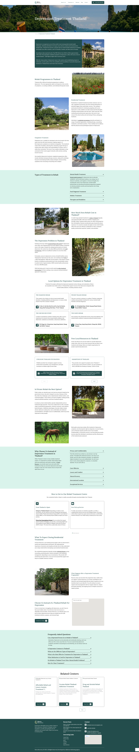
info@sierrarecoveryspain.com (94, 725)
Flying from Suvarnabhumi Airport (44, 520)
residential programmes (84, 120)
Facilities (65, 741)
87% (65, 258)
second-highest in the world (55, 243)
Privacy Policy (66, 738)
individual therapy (61, 551)
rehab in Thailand (93, 218)
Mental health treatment (76, 177)
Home (36, 34)
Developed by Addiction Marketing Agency (69, 749)
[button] (44, 381)
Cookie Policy (66, 737)
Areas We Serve (66, 744)
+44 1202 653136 (91, 728)
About (64, 740)
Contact (64, 743)
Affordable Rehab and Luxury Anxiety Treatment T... (43, 687)
